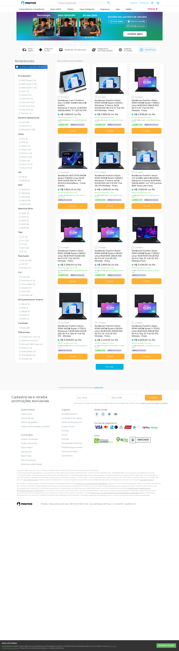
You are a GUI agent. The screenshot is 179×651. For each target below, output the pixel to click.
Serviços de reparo (70, 451)
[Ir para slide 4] (93, 37)
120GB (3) (25, 190)
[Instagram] (103, 414)
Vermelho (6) (26, 295)
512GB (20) (26, 204)
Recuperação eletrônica (72, 443)
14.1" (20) (25, 241)
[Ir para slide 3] (90, 37)
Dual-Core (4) (27, 99)
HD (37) (24, 264)
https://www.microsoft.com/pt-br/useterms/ (92, 483)
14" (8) (24, 244)
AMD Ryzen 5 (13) (29, 84)
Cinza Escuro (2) (28, 280)
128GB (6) (25, 193)
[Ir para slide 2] (88, 37)
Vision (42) (25, 161)
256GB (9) (25, 311)
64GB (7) (25, 319)
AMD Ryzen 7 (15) (29, 88)
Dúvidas (65, 431)
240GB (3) (25, 197)
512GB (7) (25, 315)
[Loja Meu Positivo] (28, 3)
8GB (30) (25, 228)
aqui (48, 648)
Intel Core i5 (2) (27, 106)
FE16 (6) (24, 142)
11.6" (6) (24, 237)
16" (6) (23, 251)
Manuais (65, 439)
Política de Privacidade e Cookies (153, 403)
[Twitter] (109, 414)
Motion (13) (26, 150)
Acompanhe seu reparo (72, 418)
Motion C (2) (26, 348)
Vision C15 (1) (26, 168)
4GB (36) (25, 224)
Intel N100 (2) (27, 110)
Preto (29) (25, 291)
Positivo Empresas (29, 443)
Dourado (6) (26, 288)
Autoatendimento (69, 414)
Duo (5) (24, 139)
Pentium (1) (26, 113)
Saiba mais (98, 387)
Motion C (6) (26, 153)
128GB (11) (25, 304)
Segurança (104, 9)
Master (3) (25, 146)
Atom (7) (25, 91)
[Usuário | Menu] (152, 3)
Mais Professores (28, 460)
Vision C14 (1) (26, 164)
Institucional (26, 414)
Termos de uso (27, 418)
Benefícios (150, 50)
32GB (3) (25, 221)
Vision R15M (55, 9)
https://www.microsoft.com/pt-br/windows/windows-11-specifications (116, 493)
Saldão (129, 9)
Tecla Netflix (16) (28, 355)
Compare (65, 97)
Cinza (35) (25, 277)
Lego (117, 9)
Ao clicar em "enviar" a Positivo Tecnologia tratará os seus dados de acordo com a (120, 403)
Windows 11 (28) (28, 130)
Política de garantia (29, 422)
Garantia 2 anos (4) (29, 340)
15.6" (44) (25, 248)
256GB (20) (26, 200)
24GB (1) (24, 217)
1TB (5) (24, 177)
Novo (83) (25, 328)
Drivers (65, 435)
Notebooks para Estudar (31, 464)
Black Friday (26, 456)
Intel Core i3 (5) (27, 102)
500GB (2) (25, 180)
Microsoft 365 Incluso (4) (31, 344)
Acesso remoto (68, 426)
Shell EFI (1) (26, 126)
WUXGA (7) (26, 268)
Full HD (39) (26, 260)
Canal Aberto (67, 456)
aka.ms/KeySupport (31, 480)
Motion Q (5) (26, 157)
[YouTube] (115, 414)
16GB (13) (25, 213)
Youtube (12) (26, 359)
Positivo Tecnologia (29, 439)
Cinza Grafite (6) (28, 284)
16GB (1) (24, 308)
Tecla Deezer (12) (28, 351)
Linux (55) (25, 122)
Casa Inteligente (87, 9)
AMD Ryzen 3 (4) (28, 80)
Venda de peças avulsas (72, 447)
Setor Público (27, 447)
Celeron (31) (26, 95)
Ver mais (109, 367)
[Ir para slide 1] (86, 37)
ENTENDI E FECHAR (166, 645)
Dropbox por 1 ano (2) (30, 337)
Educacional (26, 452)
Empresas (144, 3)
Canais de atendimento (72, 422)
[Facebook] (96, 414)
